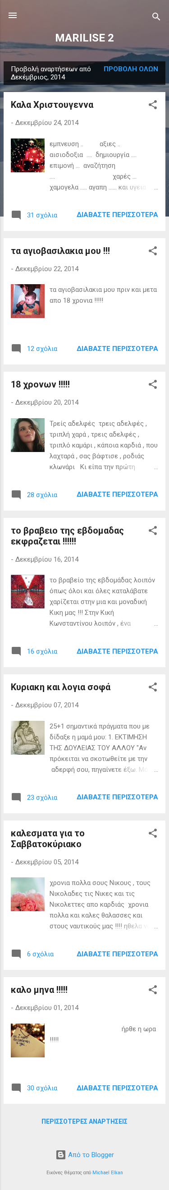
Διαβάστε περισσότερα (117, 215)
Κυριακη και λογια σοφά (60, 687)
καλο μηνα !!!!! (39, 989)
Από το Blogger (90, 1155)
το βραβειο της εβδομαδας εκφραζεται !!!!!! (67, 536)
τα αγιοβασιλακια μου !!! (60, 250)
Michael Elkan (107, 1173)
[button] (152, 106)
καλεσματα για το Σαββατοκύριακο (48, 838)
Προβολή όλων (131, 69)
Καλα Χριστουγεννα (52, 104)
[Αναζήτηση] (156, 18)
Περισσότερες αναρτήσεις (84, 1121)
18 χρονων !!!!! (40, 384)
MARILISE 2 (84, 38)
